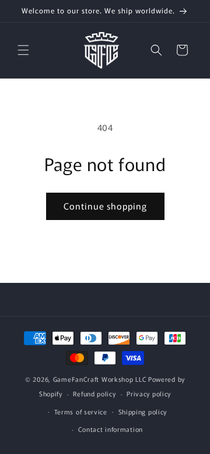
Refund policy (94, 393)
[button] (23, 50)
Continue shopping (105, 206)
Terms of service (80, 411)
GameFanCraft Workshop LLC (100, 379)
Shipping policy (142, 411)
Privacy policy (149, 393)
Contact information (110, 429)
